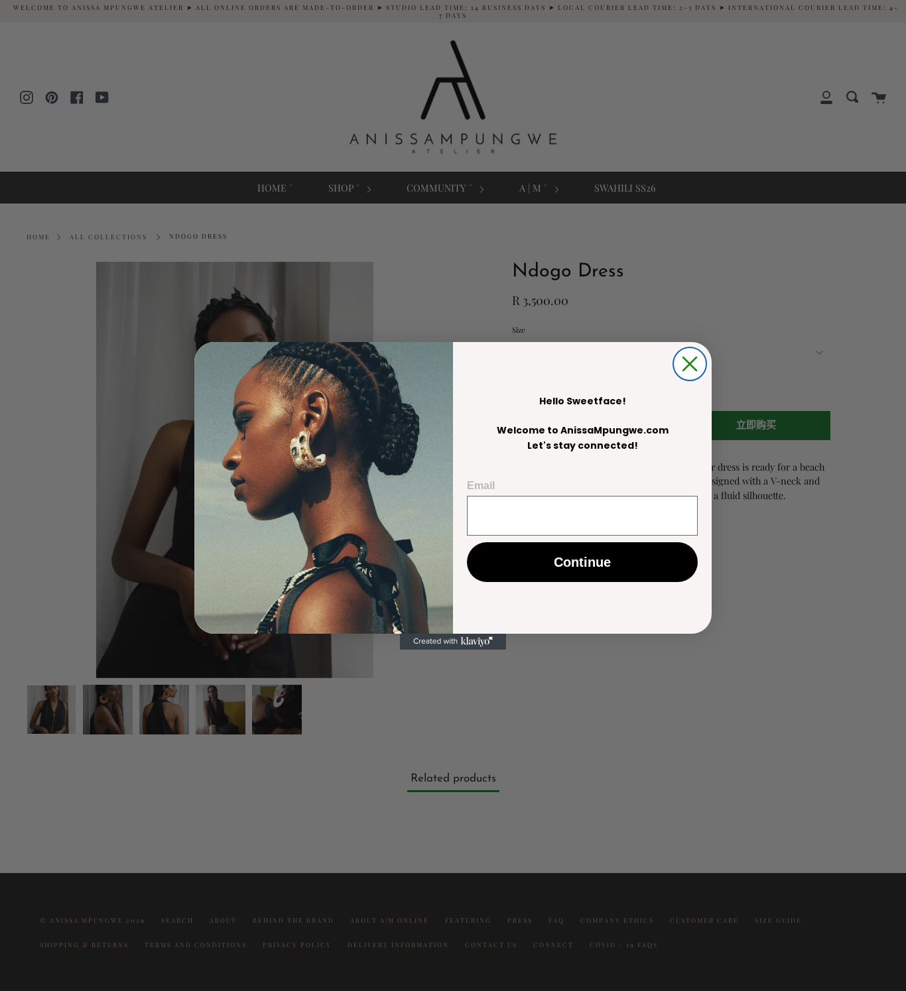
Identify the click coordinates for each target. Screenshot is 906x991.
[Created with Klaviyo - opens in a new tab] (453, 642)
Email (481, 485)
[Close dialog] (689, 363)
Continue (582, 562)
